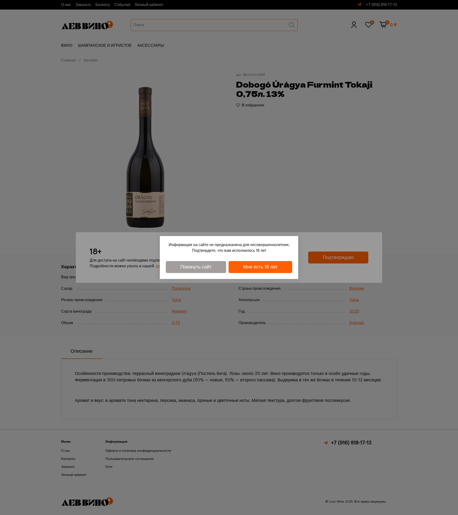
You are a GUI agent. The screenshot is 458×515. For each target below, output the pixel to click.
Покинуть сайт (196, 267)
